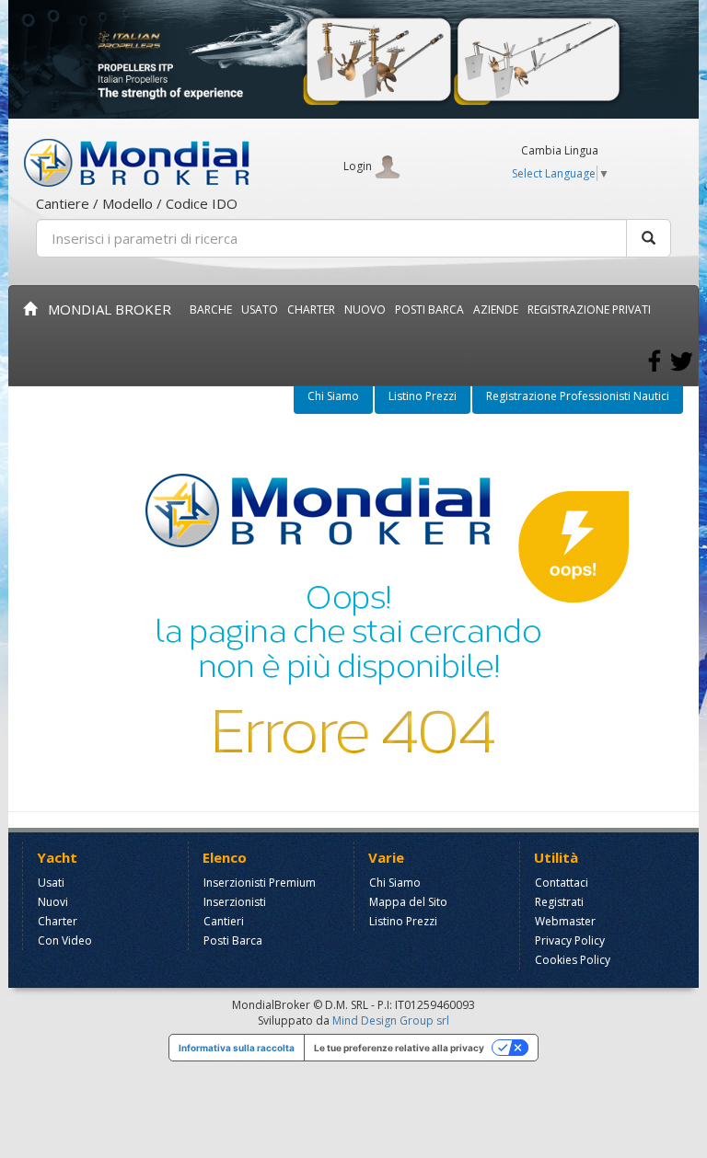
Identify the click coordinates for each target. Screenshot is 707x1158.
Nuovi (53, 902)
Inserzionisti (234, 902)
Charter (57, 921)
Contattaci (561, 882)
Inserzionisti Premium (259, 882)
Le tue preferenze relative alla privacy (399, 1047)
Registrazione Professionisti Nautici (577, 396)
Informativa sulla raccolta (237, 1047)
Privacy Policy (570, 940)
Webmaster (565, 921)
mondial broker (104, 309)
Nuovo (365, 309)
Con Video (65, 940)
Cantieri (223, 921)
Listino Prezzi (422, 396)
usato (259, 309)
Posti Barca (429, 309)
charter (311, 309)
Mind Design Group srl (390, 1020)
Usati (51, 882)
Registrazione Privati (589, 309)
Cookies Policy (572, 960)
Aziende (495, 309)
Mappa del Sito (408, 902)
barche (211, 309)
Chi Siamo (333, 396)
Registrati (559, 902)
